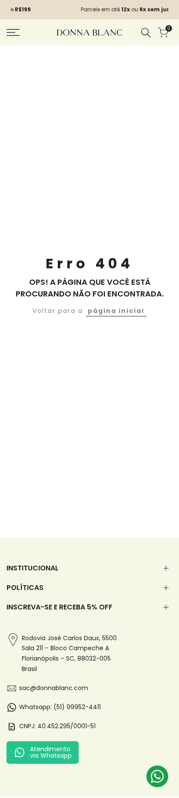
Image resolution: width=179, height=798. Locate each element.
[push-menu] (13, 32)
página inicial (116, 310)
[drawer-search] (146, 33)
